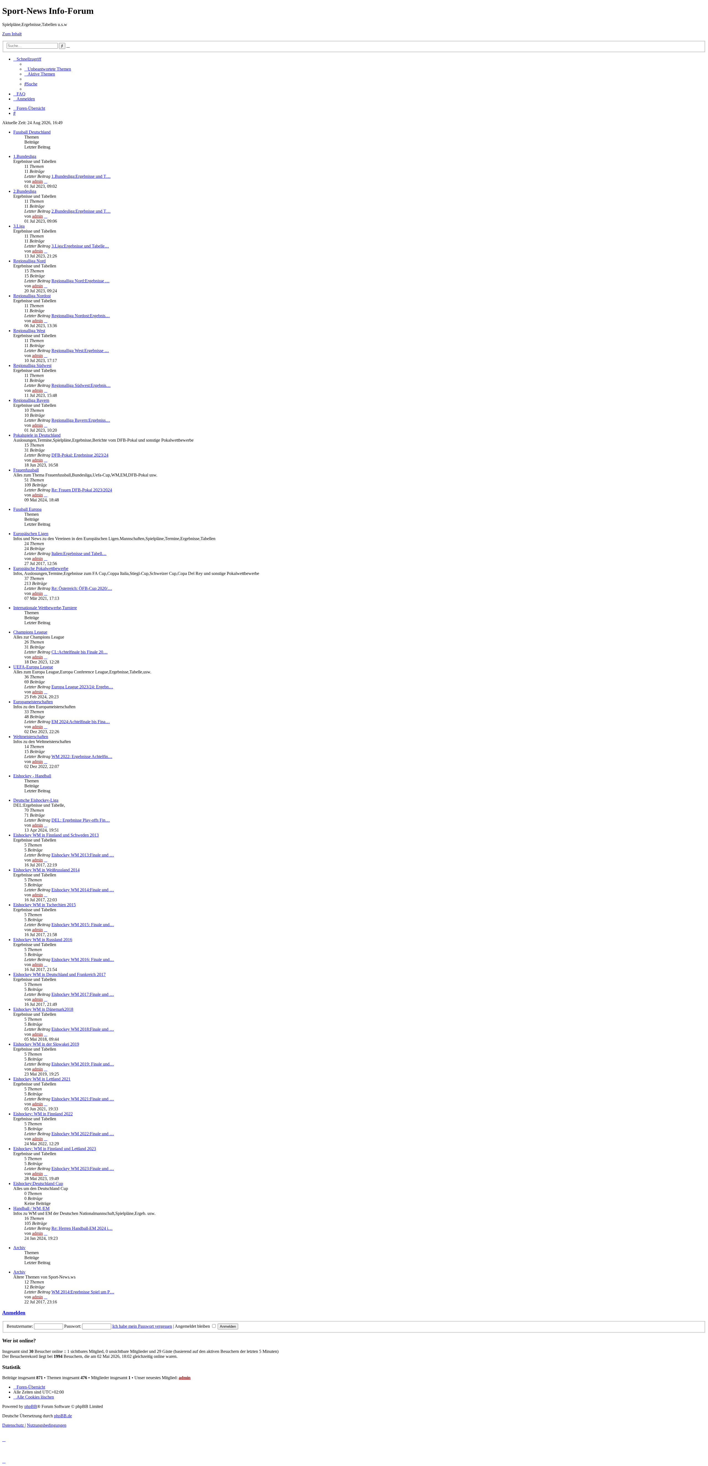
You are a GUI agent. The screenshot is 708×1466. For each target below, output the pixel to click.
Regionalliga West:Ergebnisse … (80, 350)
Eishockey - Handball (32, 776)
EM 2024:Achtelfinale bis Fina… (80, 721)
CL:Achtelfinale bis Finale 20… (79, 652)
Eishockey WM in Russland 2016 (42, 939)
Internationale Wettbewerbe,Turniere (45, 607)
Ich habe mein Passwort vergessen (142, 1326)
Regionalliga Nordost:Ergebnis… (80, 315)
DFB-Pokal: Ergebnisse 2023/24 (79, 455)
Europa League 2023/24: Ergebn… (82, 686)
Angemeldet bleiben (193, 1326)
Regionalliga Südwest (32, 365)
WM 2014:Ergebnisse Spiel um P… (82, 1292)
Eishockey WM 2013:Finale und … (82, 855)
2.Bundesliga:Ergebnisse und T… (81, 211)
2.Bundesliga (24, 191)
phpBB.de (63, 1415)
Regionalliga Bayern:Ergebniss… (80, 420)
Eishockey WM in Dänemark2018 (43, 1009)
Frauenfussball (26, 470)
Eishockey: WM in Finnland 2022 (43, 1113)
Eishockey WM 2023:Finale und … (82, 1168)
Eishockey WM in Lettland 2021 (42, 1079)
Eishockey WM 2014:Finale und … (82, 889)
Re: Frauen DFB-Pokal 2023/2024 (81, 490)
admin (37, 181)
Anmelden (13, 1313)
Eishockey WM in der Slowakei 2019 (46, 1044)
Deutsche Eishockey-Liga (35, 800)
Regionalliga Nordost (32, 295)
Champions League (30, 632)
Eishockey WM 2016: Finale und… (82, 959)
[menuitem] (47, 69)
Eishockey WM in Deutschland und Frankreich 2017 (59, 974)
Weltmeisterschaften (30, 736)
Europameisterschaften (33, 701)
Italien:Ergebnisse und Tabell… (78, 553)
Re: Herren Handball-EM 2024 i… (82, 1228)
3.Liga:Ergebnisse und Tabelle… (80, 246)
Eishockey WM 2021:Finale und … (82, 1099)
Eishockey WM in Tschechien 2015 (44, 904)
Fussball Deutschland (32, 132)
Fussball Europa (27, 509)
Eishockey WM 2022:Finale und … (82, 1133)
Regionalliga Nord (29, 261)
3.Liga (19, 226)
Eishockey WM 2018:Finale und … (82, 1029)
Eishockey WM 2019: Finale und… (82, 1064)
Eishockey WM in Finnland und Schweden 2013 (56, 835)
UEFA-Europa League (33, 667)
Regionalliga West (29, 330)
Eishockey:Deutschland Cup (38, 1183)
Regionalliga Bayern (31, 400)
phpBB (30, 1406)
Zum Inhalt (12, 34)
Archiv (19, 1247)
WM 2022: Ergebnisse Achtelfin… (81, 756)
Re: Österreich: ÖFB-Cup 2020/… (81, 588)
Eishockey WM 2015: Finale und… (82, 924)
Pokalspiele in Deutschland (37, 435)
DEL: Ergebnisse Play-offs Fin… (80, 820)
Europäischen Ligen (30, 533)
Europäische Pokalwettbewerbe (40, 568)
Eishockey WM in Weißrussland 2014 (46, 870)
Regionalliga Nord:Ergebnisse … (80, 280)
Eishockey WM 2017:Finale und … (82, 994)
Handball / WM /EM (31, 1208)
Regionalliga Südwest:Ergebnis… (81, 385)
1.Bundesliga (24, 156)
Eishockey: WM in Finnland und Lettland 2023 (54, 1148)
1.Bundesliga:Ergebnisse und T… (81, 176)
